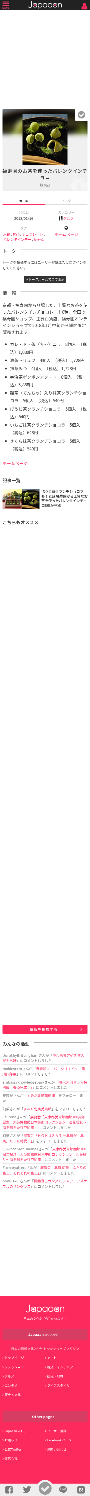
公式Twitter (13, 1449)
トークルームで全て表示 (46, 279)
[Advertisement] (45, 58)
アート (51, 1357)
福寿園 (39, 239)
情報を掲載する (44, 1029)
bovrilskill (11, 1180)
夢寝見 (7, 1095)
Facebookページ (59, 1440)
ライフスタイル (58, 1385)
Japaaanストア (15, 1430)
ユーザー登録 (56, 1430)
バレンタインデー (17, 239)
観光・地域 (55, 1376)
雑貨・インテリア (60, 1367)
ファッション (14, 1367)
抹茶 (16, 234)
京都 (6, 234)
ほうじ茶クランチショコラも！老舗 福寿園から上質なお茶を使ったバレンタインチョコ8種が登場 (64, 498)
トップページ (14, 1357)
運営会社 (11, 1458)
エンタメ (11, 1385)
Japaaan (45, 5)
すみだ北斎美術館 (41, 1095)
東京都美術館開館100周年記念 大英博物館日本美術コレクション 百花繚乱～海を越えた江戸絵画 (44, 1154)
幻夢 (6, 1108)
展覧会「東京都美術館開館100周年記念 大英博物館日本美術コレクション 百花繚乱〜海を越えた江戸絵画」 (44, 1122)
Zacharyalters (14, 1167)
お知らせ (11, 1440)
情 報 (23, 200)
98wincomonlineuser (20, 1148)
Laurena (9, 1116)
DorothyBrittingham (20, 1055)
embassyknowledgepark (23, 1082)
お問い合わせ (56, 1449)
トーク (66, 200)
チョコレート (32, 234)
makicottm (12, 1068)
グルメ (68, 218)
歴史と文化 (12, 1394)
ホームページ (66, 234)
